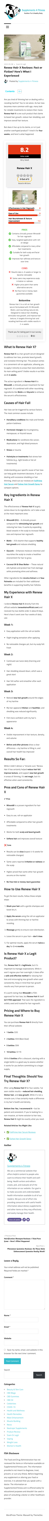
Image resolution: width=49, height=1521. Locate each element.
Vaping (10, 1438)
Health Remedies (14, 1414)
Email (7, 1326)
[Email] (28, 1219)
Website (7, 1338)
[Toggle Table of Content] (18, 91)
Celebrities (11, 1403)
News (9, 1424)
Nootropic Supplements (17, 1428)
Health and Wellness (16, 1410)
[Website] (24, 1219)
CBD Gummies (13, 1396)
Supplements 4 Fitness (28, 81)
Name (7, 1315)
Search (7, 1369)
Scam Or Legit (21, 64)
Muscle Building (13, 1421)
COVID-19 (11, 1407)
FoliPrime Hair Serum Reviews (23, 1132)
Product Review (13, 1431)
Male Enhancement (15, 1417)
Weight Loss (12, 1442)
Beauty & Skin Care (15, 1389)
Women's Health (14, 1445)
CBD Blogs (11, 1392)
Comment (9, 1277)
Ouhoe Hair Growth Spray (20, 1138)
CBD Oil (10, 1400)
